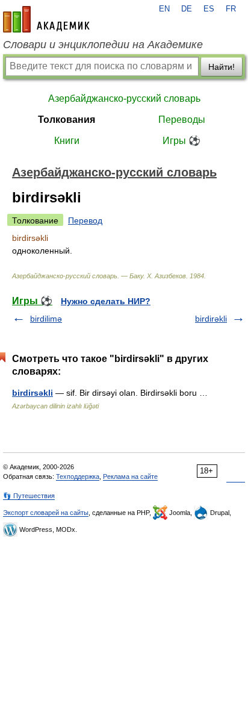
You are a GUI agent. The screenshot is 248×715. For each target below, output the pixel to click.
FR (231, 9)
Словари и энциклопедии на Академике (103, 45)
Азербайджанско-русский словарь (124, 98)
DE (186, 9)
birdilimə (46, 318)
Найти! (221, 67)
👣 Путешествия (29, 495)
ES (208, 9)
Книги (66, 141)
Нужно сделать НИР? (105, 301)
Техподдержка (77, 476)
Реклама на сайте (130, 476)
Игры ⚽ (181, 141)
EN (164, 9)
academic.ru (46, 19)
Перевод (85, 220)
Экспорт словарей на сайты (45, 512)
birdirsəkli (32, 393)
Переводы (181, 119)
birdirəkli (211, 318)
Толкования (66, 119)
